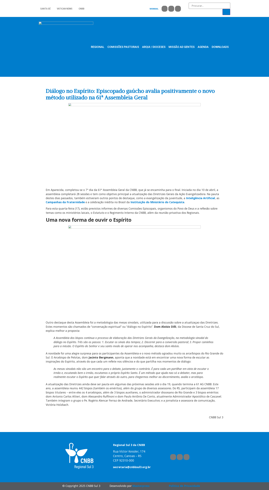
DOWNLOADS (220, 47)
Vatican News (64, 8)
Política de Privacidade (184, 486)
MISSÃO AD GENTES (182, 47)
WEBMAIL (154, 8)
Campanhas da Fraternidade (65, 202)
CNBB (81, 8)
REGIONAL (97, 47)
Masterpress (140, 486)
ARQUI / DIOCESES (153, 47)
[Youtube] (171, 9)
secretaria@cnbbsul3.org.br (132, 467)
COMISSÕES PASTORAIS (123, 47)
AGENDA (203, 47)
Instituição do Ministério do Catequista (157, 202)
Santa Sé (45, 8)
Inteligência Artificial (200, 198)
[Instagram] (178, 9)
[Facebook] (165, 9)
